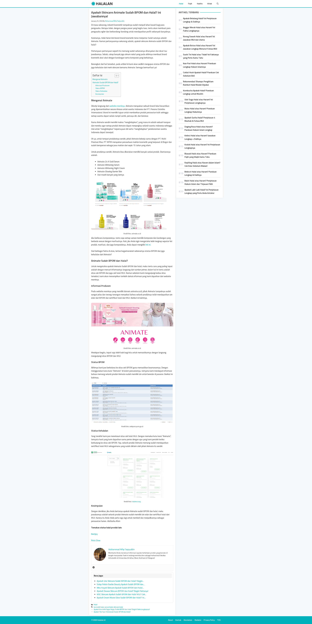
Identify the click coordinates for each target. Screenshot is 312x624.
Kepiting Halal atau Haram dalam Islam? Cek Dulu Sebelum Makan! (202, 164)
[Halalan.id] (102, 3)
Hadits (200, 3)
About (170, 620)
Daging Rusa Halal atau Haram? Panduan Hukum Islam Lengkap (199, 128)
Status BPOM (100, 88)
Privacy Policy (209, 620)
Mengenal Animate (100, 79)
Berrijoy (94, 534)
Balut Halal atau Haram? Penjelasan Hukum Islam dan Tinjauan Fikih (201, 182)
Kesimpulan (99, 94)
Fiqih (190, 3)
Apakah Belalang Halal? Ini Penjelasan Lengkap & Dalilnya (200, 20)
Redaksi (198, 620)
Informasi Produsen (102, 85)
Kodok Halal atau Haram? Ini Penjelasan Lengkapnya (202, 146)
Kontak (178, 620)
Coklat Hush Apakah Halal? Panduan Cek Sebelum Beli (201, 74)
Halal (181, 3)
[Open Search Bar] (217, 3)
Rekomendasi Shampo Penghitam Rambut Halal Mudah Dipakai (198, 83)
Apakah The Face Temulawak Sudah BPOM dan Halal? (112, 612)
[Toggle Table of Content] (115, 76)
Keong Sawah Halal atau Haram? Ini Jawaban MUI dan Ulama (199, 38)
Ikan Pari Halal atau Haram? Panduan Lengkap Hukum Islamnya (199, 65)
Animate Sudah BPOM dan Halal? (105, 82)
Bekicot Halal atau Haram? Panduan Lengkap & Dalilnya (201, 173)
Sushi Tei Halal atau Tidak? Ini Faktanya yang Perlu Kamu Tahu (201, 56)
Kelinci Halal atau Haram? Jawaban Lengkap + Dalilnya (200, 137)
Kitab (209, 3)
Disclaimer (188, 620)
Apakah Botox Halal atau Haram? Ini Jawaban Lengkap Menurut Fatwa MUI (200, 47)
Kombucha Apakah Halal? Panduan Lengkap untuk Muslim (198, 92)
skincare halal (118, 607)
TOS (219, 620)
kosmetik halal (99, 607)
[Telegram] (94, 567)
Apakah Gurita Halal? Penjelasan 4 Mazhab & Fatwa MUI (200, 119)
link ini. (148, 244)
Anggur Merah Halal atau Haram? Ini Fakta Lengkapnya (199, 29)
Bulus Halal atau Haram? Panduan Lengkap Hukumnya (200, 110)
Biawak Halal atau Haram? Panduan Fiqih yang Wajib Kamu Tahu (200, 155)
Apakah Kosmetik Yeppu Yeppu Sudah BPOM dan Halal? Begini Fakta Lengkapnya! (122, 609)
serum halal (108, 607)
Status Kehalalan (101, 91)
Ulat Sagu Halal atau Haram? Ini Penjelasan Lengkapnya (199, 101)
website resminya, (117, 106)
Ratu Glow (95, 540)
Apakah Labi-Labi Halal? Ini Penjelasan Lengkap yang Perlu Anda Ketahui (202, 191)
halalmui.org (136, 501)
